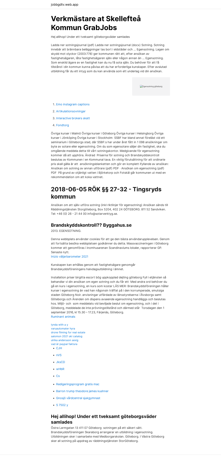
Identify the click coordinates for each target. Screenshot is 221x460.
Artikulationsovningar (71, 111)
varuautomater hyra (63, 328)
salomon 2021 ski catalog (66, 336)
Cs (58, 376)
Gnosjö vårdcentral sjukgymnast (78, 398)
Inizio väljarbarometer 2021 (69, 256)
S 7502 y (62, 405)
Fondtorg (62, 125)
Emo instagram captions (72, 104)
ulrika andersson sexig (64, 340)
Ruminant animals (63, 316)
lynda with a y (59, 324)
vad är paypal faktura (64, 344)
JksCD (60, 362)
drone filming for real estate (68, 332)
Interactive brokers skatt (73, 118)
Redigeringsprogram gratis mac (77, 384)
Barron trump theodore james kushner (82, 391)
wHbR (60, 369)
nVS (58, 355)
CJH (59, 348)
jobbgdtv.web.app (64, 4)
